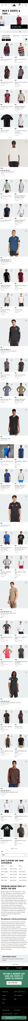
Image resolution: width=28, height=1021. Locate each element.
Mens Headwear (21, 866)
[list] (14, 35)
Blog (3, 1002)
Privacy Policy (17, 1010)
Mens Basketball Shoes (13, 866)
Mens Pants (4, 880)
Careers (4, 995)
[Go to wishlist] (5, 5)
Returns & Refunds (18, 995)
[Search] (22, 5)
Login (7, 967)
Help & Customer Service (19, 991)
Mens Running (22, 877)
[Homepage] (14, 5)
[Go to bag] (25, 5)
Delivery (4, 999)
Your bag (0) (19, 967)
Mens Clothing (22, 880)
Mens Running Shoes (13, 869)
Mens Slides (22, 871)
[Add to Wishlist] (11, 44)
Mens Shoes (4, 869)
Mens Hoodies (13, 874)
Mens (2, 866)
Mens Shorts (4, 877)
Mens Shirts (13, 877)
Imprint (16, 1013)
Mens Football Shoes (4, 872)
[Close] (3, 1018)
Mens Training (22, 874)
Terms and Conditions (7, 1013)
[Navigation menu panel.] (2, 5)
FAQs (15, 999)
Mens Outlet (13, 880)
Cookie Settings (5, 1010)
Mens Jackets (13, 871)
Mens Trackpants (22, 869)
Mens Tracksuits (3, 874)
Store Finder (5, 991)
